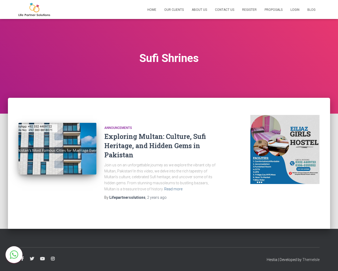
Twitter (32, 259)
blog (311, 10)
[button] (14, 254)
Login (294, 10)
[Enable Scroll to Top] (327, 260)
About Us (199, 10)
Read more (173, 189)
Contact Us (224, 10)
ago (157, 197)
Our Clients (174, 10)
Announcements (118, 128)
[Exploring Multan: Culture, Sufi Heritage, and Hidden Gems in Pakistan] (57, 149)
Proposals (274, 10)
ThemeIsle (311, 260)
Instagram (52, 259)
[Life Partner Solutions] (34, 9)
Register (249, 10)
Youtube (42, 259)
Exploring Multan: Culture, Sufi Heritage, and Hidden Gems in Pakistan (155, 145)
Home (151, 10)
